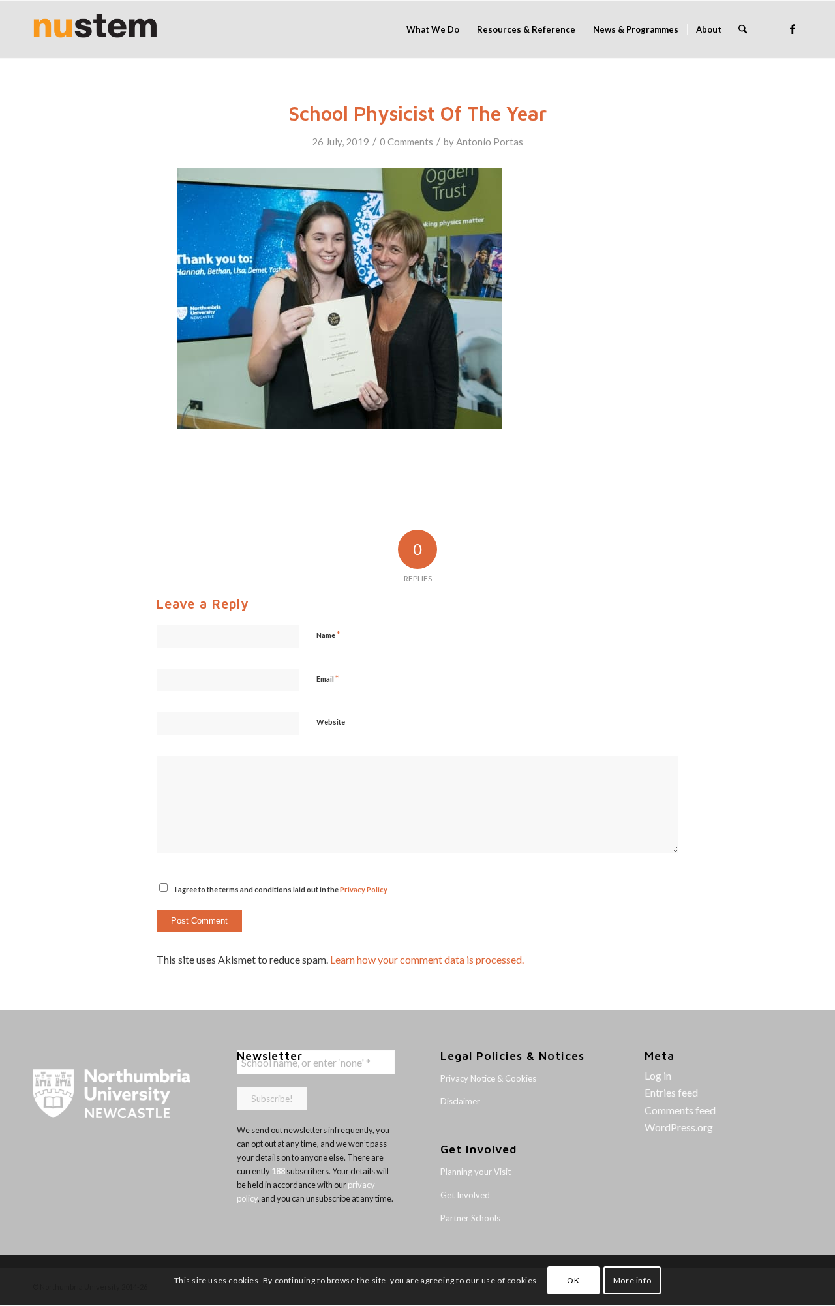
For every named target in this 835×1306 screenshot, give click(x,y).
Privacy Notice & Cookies (488, 1078)
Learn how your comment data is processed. (427, 959)
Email (327, 678)
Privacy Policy (363, 889)
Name (328, 635)
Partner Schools (470, 1218)
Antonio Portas (489, 141)
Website (330, 722)
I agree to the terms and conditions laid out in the (281, 889)
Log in (658, 1075)
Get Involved (465, 1195)
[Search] (742, 29)
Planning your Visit (475, 1171)
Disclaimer (460, 1101)
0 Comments (406, 141)
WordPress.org (679, 1127)
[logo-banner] (95, 29)
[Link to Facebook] (792, 28)
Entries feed (671, 1092)
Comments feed (680, 1110)
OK (573, 1280)
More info (632, 1280)
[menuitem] (433, 29)
